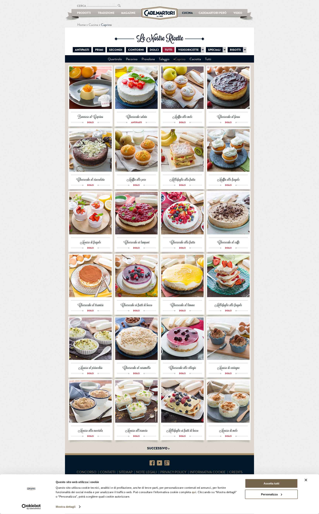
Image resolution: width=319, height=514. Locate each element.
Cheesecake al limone (182, 305)
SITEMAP (126, 472)
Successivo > (158, 448)
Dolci (154, 50)
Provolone (148, 59)
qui (194, 492)
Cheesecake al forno (228, 117)
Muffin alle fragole (228, 180)
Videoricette (188, 50)
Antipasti (82, 50)
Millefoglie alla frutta (182, 180)
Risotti (235, 50)
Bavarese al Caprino (90, 117)
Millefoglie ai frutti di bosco (182, 431)
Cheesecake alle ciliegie (182, 368)
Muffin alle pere (136, 180)
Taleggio (164, 59)
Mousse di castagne (228, 368)
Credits (236, 472)
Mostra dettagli (66, 506)
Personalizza (269, 494)
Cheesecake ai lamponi (137, 242)
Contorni (136, 50)
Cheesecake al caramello (136, 368)
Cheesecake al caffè (228, 242)
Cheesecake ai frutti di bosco (136, 305)
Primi (99, 50)
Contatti (107, 472)
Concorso (86, 472)
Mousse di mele (228, 431)
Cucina (187, 13)
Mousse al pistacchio (90, 368)
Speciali (214, 50)
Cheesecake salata (136, 117)
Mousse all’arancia (136, 431)
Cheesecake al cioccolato (90, 180)
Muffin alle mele (182, 117)
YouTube (159, 462)
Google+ (166, 462)
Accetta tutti (271, 483)
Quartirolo (115, 59)
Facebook (152, 462)
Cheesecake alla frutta (182, 242)
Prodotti (84, 13)
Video (238, 13)
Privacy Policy (173, 472)
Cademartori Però (213, 13)
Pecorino (132, 59)
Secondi (115, 50)
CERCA (81, 5)
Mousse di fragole (90, 242)
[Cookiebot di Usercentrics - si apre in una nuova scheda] (31, 507)
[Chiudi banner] (306, 480)
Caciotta (195, 59)
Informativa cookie (208, 472)
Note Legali (146, 472)
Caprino (180, 59)
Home (81, 24)
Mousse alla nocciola (90, 431)
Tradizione (106, 13)
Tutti (168, 50)
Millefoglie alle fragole (228, 305)
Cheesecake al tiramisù (91, 305)
